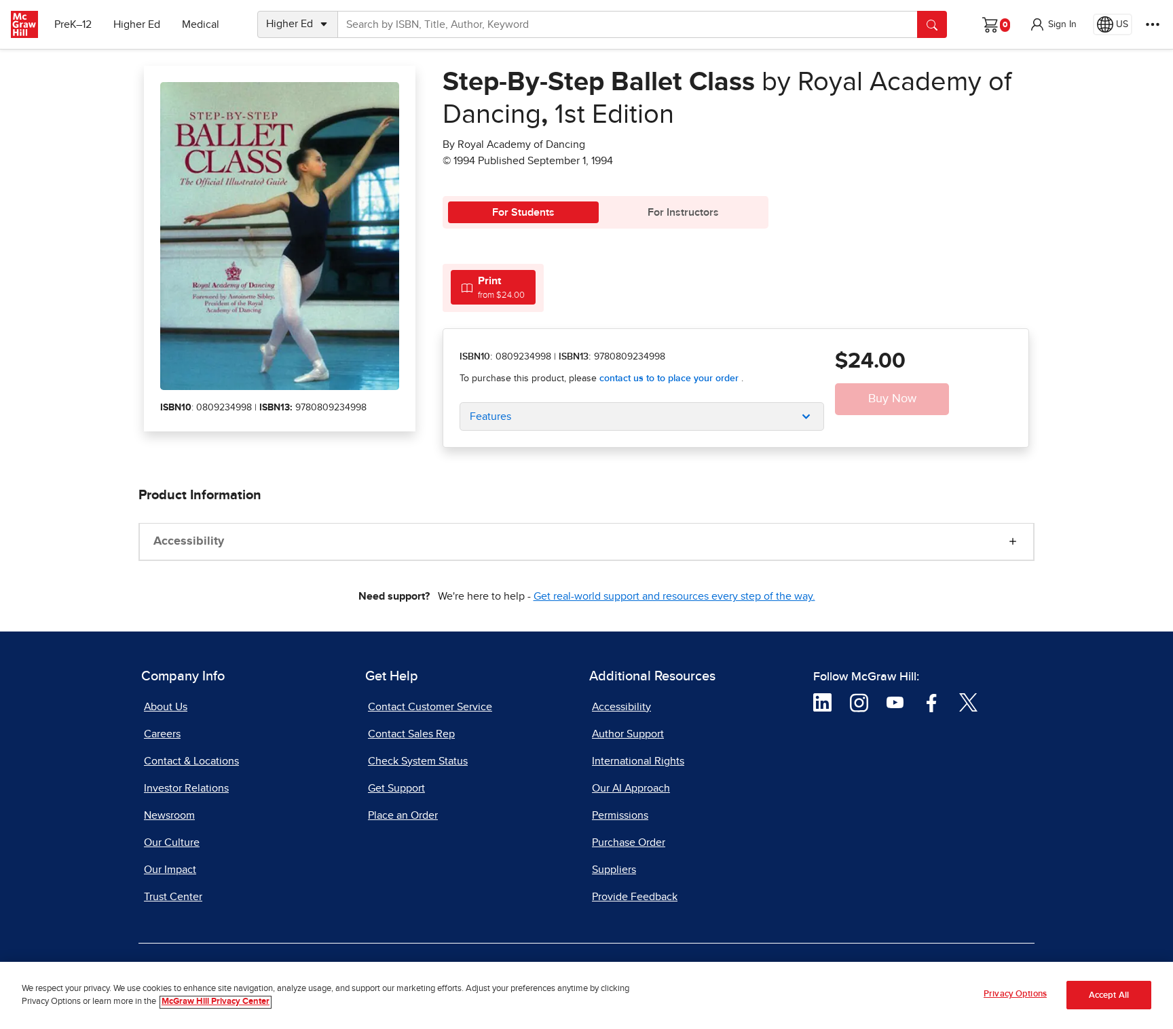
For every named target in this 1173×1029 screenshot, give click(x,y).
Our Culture (172, 842)
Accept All (1109, 995)
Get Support (396, 788)
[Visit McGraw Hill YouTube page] (895, 701)
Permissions (620, 815)
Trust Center (173, 896)
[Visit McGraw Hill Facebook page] (932, 701)
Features (490, 416)
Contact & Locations (191, 761)
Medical (200, 24)
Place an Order (403, 815)
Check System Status (418, 761)
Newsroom (169, 815)
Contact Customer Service (430, 706)
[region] (586, 995)
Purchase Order (628, 842)
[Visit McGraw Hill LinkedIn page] (822, 701)
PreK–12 (73, 24)
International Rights (638, 761)
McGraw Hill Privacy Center (215, 1002)
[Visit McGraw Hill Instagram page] (859, 701)
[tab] (493, 287)
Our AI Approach (631, 788)
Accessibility (188, 541)
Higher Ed (136, 24)
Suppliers (614, 869)
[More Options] (1152, 24)
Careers (162, 734)
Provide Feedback (634, 896)
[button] (1053, 24)
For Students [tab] (523, 212)
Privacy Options (1015, 994)
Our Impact (170, 869)
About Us (165, 706)
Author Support (628, 734)
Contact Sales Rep (411, 734)
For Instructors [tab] (683, 212)
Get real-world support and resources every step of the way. (674, 596)
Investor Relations (186, 788)
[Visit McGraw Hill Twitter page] (968, 701)
